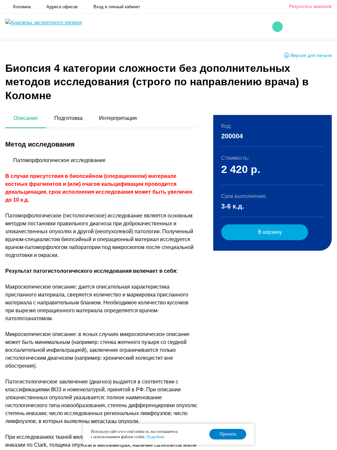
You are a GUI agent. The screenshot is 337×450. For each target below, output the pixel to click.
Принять (228, 434)
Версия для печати (311, 55)
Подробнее (155, 437)
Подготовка (68, 118)
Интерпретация (118, 118)
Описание (25, 118)
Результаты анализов (310, 6)
